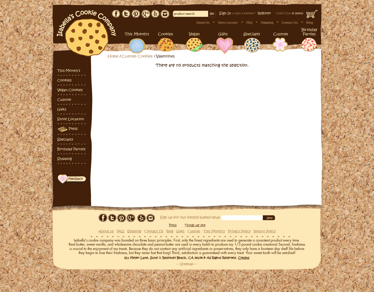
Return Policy (265, 231)
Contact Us (290, 22)
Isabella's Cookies (86, 31)
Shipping (267, 22)
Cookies (64, 80)
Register (264, 13)
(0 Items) (289, 13)
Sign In (225, 13)
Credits (243, 258)
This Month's (68, 70)
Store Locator (228, 22)
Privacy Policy (239, 231)
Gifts (61, 109)
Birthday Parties (71, 149)
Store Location (70, 119)
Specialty (65, 139)
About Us (203, 22)
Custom (64, 99)
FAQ (249, 22)
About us (106, 231)
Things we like (195, 225)
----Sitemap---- (186, 264)
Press (73, 128)
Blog (309, 22)
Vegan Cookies (70, 90)
